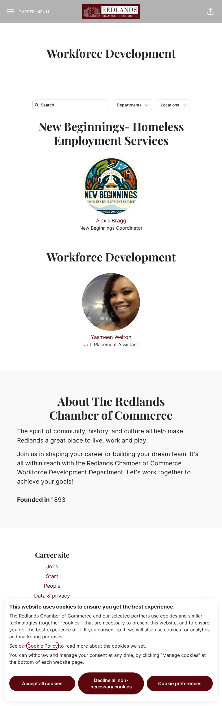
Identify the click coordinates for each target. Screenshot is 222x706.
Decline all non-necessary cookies (111, 683)
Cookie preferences (179, 683)
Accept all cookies (42, 683)
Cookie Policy (42, 646)
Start (52, 576)
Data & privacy (52, 596)
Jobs (52, 566)
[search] (71, 105)
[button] (210, 11)
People (52, 586)
